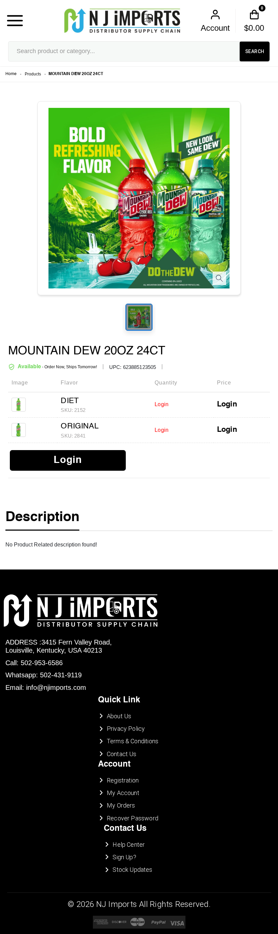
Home (11, 74)
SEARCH (254, 51)
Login (227, 404)
